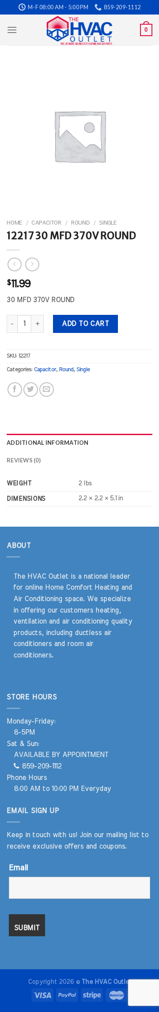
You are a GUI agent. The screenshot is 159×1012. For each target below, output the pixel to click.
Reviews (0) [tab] (24, 460)
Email (18, 868)
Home (14, 223)
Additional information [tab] (48, 442)
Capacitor (46, 223)
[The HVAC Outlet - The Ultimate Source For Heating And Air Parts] (79, 30)
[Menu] (12, 30)
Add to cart (85, 323)
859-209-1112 (40, 766)
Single (108, 223)
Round (80, 223)
